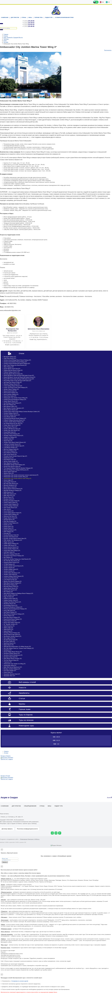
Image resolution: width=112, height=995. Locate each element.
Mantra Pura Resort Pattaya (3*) (13, 581)
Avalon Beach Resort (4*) (11, 401)
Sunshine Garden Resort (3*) (12, 653)
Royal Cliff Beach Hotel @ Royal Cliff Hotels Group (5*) (19, 375)
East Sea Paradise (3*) (10, 521)
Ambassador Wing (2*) (10, 665)
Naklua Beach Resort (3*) (11, 588)
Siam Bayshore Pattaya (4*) (11, 463)
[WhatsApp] (52, 833)
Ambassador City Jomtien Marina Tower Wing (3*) (17, 478)
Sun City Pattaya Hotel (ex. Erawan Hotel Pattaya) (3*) (19, 648)
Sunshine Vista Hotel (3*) (11, 657)
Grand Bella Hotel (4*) (10, 432)
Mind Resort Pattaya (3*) (10, 584)
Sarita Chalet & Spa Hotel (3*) (12, 634)
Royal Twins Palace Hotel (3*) (12, 622)
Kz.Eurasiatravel (56, 10)
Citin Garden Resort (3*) (10, 507)
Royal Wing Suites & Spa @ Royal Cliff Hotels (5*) (17, 380)
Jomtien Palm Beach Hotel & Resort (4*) (15, 442)
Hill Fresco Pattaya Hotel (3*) (12, 554)
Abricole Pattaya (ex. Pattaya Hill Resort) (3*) (16, 470)
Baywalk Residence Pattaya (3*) (12, 490)
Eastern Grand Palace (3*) (11, 523)
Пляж (5, 40)
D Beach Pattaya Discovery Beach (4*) (14, 420)
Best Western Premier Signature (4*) (14, 408)
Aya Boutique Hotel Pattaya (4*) (12, 403)
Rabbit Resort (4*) (9, 458)
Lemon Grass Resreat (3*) (11, 578)
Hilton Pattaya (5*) (9, 367)
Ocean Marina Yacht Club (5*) (12, 368)
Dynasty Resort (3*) (9, 519)
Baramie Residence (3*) (10, 485)
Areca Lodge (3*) (8, 480)
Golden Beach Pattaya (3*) (11, 543)
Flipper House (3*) (9, 542)
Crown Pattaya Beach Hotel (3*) (12, 512)
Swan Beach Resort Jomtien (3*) (13, 658)
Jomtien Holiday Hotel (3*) (11, 569)
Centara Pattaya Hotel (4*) (11, 413)
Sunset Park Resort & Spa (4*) (12, 466)
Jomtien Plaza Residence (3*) (12, 572)
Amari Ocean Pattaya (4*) (11, 392)
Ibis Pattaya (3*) (8, 557)
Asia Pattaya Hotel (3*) (10, 482)
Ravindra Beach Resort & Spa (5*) (13, 373)
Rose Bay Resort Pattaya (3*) (12, 617)
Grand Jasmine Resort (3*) (11, 547)
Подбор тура (49, 17)
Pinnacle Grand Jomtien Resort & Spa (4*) (15, 456)
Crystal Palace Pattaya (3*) (11, 514)
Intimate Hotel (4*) (9, 439)
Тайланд (6, 39)
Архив (109, 797)
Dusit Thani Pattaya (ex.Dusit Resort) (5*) (15, 365)
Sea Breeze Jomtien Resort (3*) (12, 636)
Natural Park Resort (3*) (10, 590)
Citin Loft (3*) (7, 509)
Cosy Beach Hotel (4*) (10, 416)
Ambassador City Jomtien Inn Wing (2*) (14, 663)
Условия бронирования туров (64, 17)
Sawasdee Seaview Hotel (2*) (12, 674)
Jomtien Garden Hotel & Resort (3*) (13, 566)
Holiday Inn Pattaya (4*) (10, 437)
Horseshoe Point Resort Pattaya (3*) (14, 555)
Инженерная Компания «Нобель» (30, 839)
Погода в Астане (5, 775)
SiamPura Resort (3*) (9, 643)
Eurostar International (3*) (11, 536)
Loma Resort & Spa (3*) (10, 579)
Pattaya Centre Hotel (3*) (11, 598)
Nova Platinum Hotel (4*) (10, 452)
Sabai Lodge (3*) (8, 627)
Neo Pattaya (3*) (8, 591)
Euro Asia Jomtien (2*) (10, 670)
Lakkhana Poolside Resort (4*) (12, 444)
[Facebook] (59, 833)
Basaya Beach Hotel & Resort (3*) (13, 488)
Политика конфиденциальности (27, 829)
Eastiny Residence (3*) (10, 530)
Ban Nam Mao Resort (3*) (11, 483)
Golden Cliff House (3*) (10, 545)
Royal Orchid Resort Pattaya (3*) (13, 619)
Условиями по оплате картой (19, 981)
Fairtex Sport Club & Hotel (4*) (12, 425)
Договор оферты (7, 829)
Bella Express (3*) (9, 492)
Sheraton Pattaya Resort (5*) (12, 384)
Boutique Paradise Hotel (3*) (11, 500)
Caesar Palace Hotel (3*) (10, 502)
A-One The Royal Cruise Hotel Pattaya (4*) (15, 387)
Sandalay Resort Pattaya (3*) (12, 632)
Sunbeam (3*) (7, 650)
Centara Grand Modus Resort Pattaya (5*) (15, 361)
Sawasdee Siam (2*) (9, 675)
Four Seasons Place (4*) (10, 427)
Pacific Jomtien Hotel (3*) (11, 595)
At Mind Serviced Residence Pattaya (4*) (15, 399)
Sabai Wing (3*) (8, 631)
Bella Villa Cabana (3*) (10, 494)
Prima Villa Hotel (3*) (9, 610)
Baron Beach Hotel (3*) (10, 487)
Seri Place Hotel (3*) (9, 641)
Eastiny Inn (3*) (8, 524)
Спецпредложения (30, 806)
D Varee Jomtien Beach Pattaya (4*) (14, 421)
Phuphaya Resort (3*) (10, 603)
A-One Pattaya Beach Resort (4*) (13, 385)
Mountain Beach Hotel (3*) (11, 586)
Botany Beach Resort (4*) (11, 409)
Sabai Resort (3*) (8, 629)
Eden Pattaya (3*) (8, 531)
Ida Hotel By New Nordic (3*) (12, 560)
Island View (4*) (8, 440)
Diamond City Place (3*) (10, 516)
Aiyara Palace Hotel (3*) (10, 471)
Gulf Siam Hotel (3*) (9, 552)
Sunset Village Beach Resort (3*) (13, 651)
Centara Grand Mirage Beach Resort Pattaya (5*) (17, 360)
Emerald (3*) (7, 533)
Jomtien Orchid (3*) (9, 571)
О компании (4, 17)
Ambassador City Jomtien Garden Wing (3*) (16, 476)
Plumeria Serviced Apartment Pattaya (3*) (15, 608)
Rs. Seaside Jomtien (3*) (10, 624)
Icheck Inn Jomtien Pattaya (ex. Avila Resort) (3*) (17, 559)
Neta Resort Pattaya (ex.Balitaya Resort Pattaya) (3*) (18, 593)
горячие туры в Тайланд (29, 823)
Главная (6, 34)
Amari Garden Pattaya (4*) (11, 394)
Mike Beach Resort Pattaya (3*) (12, 583)
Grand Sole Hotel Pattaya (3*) (12, 550)
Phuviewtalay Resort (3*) (10, 605)
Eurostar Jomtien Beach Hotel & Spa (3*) (15, 538)
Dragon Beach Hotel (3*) (10, 518)
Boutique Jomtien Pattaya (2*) (12, 669)
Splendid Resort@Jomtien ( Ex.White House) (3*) (17, 646)
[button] (8, 95)
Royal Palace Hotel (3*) (10, 620)
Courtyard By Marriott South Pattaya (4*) (15, 418)
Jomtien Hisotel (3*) (9, 567)
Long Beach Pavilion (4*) (10, 447)
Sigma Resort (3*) (9, 644)
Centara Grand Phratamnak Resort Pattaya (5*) (17, 363)
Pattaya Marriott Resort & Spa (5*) (13, 370)
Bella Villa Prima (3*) (9, 495)
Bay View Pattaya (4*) (10, 404)
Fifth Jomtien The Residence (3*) (13, 540)
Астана (6, 753)
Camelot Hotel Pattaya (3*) (11, 504)
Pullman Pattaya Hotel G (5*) (12, 372)
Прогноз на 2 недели (7, 759)
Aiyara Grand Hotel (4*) (10, 391)
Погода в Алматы (5, 756)
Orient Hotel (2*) (8, 672)
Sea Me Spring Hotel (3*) (11, 639)
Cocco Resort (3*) (9, 511)
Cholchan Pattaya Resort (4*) (12, 415)
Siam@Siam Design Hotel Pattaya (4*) (14, 464)
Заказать (4, 862)
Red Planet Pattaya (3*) (10, 612)
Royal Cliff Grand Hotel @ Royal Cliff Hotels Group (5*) (19, 379)
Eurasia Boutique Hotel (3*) (11, 535)
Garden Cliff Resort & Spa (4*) (12, 428)
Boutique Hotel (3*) (9, 499)
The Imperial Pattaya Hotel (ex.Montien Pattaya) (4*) (18, 468)
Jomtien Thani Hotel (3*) (10, 574)
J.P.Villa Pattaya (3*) (9, 564)
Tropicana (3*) (8, 662)
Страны (23, 17)
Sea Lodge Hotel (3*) (9, 638)
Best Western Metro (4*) (10, 406)
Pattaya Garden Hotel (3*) (11, 600)
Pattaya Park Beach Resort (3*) (12, 602)
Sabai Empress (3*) (9, 626)
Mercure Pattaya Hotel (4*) (11, 449)
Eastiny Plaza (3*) (8, 528)
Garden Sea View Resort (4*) (12, 430)
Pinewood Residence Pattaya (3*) (13, 607)
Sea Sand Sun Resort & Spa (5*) (13, 382)
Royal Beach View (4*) (10, 459)
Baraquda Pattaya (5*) (10, 356)
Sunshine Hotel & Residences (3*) (13, 655)
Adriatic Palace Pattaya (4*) (11, 389)
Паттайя (6, 42)
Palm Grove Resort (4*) (10, 454)
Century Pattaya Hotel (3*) (11, 506)
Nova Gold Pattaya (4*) (10, 451)
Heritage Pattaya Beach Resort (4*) (13, 435)
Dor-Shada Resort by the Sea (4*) (13, 423)
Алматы (6, 751)
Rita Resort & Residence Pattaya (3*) (14, 614)
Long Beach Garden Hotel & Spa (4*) (14, 446)
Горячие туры (38, 17)
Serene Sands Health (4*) (11, 461)
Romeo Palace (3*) (9, 615)
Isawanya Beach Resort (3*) (11, 562)
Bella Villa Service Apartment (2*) (13, 667)
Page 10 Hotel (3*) (9, 596)
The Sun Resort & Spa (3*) (11, 660)
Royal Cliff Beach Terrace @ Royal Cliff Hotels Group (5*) (19, 377)
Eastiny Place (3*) (8, 526)
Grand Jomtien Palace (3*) (11, 548)
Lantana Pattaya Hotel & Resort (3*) (14, 576)
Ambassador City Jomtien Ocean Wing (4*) (15, 397)
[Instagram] (56, 833)
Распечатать (107, 50)
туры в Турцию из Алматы (14, 823)
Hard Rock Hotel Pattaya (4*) (12, 433)
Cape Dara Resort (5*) (10, 358)
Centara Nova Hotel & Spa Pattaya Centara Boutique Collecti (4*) (22, 411)
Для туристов (15, 17)
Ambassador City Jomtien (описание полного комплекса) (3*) (21, 475)
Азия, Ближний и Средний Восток (13, 37)
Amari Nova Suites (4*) (10, 396)
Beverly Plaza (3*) (9, 497)
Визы (30, 17)
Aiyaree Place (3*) (9, 473)
